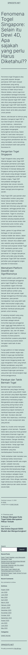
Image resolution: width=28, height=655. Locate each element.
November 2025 (6, 613)
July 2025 (4, 623)
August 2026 (5, 589)
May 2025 (4, 628)
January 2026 (5, 607)
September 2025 (6, 618)
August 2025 (5, 620)
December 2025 (6, 610)
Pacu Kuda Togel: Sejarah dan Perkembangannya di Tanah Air (11, 570)
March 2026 (5, 602)
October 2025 (5, 615)
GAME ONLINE (14, 504)
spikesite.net (14, 3)
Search (3, 546)
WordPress (17, 648)
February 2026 (5, 605)
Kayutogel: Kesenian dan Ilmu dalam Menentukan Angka (12, 566)
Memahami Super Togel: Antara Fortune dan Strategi (13, 574)
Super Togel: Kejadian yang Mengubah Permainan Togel (13, 558)
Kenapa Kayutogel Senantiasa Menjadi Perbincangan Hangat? (13, 562)
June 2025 (4, 625)
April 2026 (4, 600)
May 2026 (4, 597)
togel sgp (9, 325)
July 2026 (4, 592)
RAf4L (4, 502)
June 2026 (4, 595)
